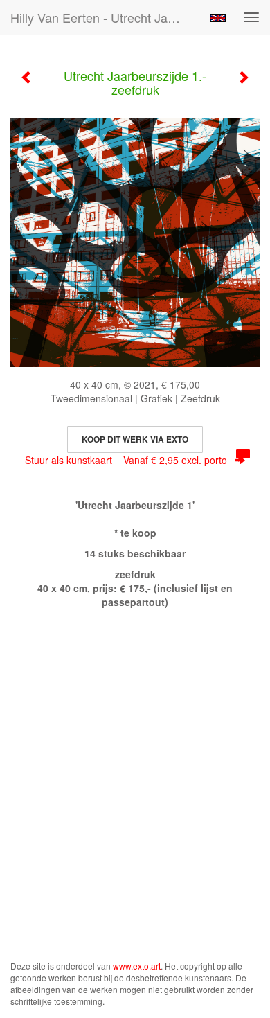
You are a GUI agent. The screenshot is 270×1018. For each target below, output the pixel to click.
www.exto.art (137, 966)
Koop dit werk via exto (135, 439)
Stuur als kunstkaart (126, 460)
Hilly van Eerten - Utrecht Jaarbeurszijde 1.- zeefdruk (103, 17)
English (218, 18)
